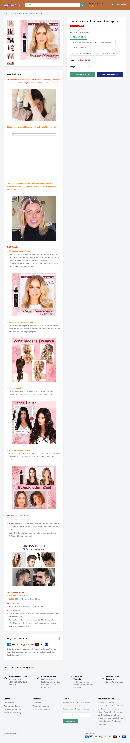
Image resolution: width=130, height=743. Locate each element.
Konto (91, 6)
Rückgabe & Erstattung (12, 709)
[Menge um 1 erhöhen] (89, 67)
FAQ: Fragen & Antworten (41, 709)
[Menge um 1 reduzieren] (79, 67)
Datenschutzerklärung (12, 706)
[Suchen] (82, 5)
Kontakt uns (36, 703)
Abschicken (70, 721)
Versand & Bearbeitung (40, 706)
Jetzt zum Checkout (110, 74)
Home (6, 13)
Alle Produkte (14, 13)
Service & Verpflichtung (12, 713)
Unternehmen (9, 703)
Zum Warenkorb (82, 74)
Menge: (72, 67)
